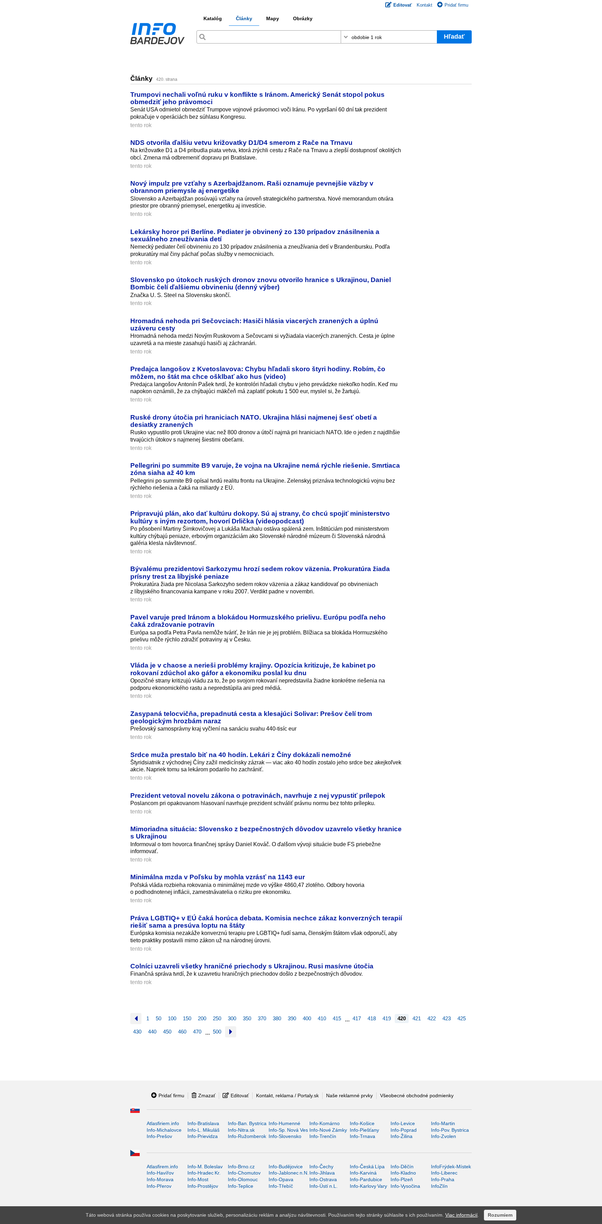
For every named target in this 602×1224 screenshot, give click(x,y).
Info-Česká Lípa (367, 1166)
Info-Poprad (404, 1130)
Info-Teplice (240, 1186)
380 (277, 1018)
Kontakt (424, 5)
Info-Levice (403, 1123)
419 (387, 1018)
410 (322, 1018)
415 (337, 1018)
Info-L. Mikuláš (203, 1130)
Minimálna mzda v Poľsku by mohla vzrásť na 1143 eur (217, 877)
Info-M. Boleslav (205, 1166)
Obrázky (302, 18)
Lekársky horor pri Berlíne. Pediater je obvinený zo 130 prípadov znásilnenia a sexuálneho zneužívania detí (254, 235)
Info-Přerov (159, 1186)
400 (307, 1018)
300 (232, 1018)
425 (461, 1018)
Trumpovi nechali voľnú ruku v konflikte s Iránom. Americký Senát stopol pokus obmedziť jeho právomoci (257, 98)
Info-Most (197, 1179)
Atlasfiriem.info (163, 1123)
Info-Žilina (401, 1136)
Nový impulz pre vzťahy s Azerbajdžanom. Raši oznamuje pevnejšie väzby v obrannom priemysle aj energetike (251, 186)
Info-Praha (442, 1179)
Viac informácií (461, 1215)
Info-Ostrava (323, 1179)
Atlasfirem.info (162, 1166)
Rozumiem (500, 1215)
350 (247, 1018)
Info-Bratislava (203, 1123)
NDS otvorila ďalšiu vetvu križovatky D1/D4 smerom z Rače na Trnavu (241, 142)
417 (357, 1018)
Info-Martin (443, 1123)
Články (244, 18)
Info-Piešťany (364, 1130)
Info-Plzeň (402, 1179)
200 (202, 1018)
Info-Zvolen (443, 1136)
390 (292, 1018)
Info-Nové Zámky (328, 1130)
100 (172, 1018)
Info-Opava (281, 1179)
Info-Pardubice (366, 1179)
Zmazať (206, 1095)
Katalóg (212, 18)
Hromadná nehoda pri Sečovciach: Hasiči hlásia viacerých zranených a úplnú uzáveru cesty (254, 324)
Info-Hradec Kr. (204, 1173)
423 (446, 1018)
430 (137, 1032)
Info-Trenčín (322, 1136)
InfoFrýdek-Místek (451, 1166)
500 (217, 1032)
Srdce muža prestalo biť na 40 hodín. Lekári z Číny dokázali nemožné (240, 754)
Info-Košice (362, 1123)
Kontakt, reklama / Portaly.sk (287, 1095)
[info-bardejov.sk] (157, 35)
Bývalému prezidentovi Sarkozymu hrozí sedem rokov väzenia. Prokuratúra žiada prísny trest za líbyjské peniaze (260, 572)
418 (372, 1018)
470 (197, 1032)
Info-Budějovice (286, 1166)
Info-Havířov (160, 1173)
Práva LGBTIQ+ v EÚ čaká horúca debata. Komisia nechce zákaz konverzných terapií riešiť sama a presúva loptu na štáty (266, 921)
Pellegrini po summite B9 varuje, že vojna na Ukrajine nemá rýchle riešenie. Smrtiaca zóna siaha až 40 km (265, 468)
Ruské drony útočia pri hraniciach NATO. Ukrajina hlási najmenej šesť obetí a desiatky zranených (253, 420)
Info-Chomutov (244, 1173)
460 (182, 1032)
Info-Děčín (402, 1166)
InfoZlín (439, 1186)
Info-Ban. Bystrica (247, 1123)
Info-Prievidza (202, 1136)
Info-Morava (160, 1179)
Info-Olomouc (243, 1179)
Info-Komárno (324, 1123)
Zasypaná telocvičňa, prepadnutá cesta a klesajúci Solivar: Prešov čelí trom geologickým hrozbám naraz (251, 717)
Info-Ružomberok (247, 1136)
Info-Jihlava (322, 1173)
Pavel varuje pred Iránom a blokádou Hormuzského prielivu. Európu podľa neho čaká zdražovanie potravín (258, 620)
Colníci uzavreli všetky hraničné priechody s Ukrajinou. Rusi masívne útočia (251, 966)
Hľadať (454, 36)
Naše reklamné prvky (349, 1095)
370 (262, 1018)
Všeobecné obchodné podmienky (417, 1095)
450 (167, 1032)
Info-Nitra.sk (241, 1130)
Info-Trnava (362, 1136)
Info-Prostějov (202, 1186)
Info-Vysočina (405, 1186)
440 (152, 1032)
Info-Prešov (159, 1136)
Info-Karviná (363, 1173)
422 (431, 1018)
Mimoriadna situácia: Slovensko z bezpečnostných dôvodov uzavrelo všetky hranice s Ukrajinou (266, 832)
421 (416, 1018)
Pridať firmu (456, 5)
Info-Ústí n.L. (323, 1186)
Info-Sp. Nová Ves (288, 1130)
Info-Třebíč (281, 1186)
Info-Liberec (444, 1173)
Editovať (240, 1095)
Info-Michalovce (164, 1130)
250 (217, 1018)
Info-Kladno (403, 1173)
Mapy (272, 18)
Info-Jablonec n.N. (289, 1173)
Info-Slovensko (285, 1136)
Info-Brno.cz (241, 1166)
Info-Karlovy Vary (368, 1186)
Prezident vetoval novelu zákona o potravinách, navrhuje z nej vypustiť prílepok (257, 795)
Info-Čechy (321, 1166)
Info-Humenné (284, 1123)
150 (187, 1018)
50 (158, 1018)
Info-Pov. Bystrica (450, 1130)
